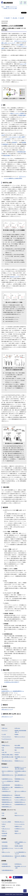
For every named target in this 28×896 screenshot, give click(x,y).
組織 (3, 750)
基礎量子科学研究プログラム (7, 775)
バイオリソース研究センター (20, 799)
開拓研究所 (17, 781)
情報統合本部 (17, 795)
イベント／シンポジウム (19, 824)
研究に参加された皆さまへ (7, 760)
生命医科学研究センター (6, 691)
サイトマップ (4, 730)
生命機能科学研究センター (20, 797)
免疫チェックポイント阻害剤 (17, 113)
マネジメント (17, 752)
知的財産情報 (4, 842)
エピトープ (23, 64)
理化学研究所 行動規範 (19, 747)
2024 (3, 815)
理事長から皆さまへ (6, 745)
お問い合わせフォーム (6, 709)
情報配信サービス (18, 826)
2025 (16, 813)
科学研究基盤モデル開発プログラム (20, 772)
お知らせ (4, 824)
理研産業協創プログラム (19, 778)
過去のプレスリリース (19, 815)
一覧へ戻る (14, 18)
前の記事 (8, 18)
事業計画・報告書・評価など (7, 754)
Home (2, 6)
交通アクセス (4, 728)
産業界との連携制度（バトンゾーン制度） (20, 843)
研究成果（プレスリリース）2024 (10, 8)
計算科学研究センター (6, 791)
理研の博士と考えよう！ (19, 821)
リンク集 (4, 734)
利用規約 (16, 734)
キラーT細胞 (20, 44)
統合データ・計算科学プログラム (7, 772)
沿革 (3, 747)
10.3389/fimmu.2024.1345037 (11, 682)
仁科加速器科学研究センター (20, 804)
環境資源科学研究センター (7, 802)
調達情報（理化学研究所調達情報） (20, 731)
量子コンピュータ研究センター (20, 792)
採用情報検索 (4, 864)
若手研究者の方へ (18, 864)
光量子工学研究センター (7, 804)
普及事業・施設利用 (19, 845)
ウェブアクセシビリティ (7, 739)
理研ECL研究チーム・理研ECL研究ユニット (7, 788)
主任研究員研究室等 (6, 785)
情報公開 (16, 754)
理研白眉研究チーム (19, 785)
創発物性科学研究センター (20, 802)
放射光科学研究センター (7, 806)
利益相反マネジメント (19, 760)
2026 (3, 813)
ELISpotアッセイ (14, 276)
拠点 (16, 750)
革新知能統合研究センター (7, 795)
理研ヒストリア (18, 833)
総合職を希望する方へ (6, 866)
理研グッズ (4, 831)
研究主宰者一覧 (5, 767)
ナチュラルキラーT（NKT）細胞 (17, 137)
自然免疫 (14, 142)
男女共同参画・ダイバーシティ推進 (20, 757)
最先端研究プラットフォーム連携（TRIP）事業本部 (20, 768)
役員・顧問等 (17, 745)
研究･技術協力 (5, 845)
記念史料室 (4, 835)
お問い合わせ (17, 728)
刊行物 (3, 826)
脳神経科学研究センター (7, 799)
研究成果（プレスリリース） (11, 6)
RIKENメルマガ (19, 877)
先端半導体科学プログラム (7, 778)
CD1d (3, 135)
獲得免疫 (5, 144)
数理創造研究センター (19, 787)
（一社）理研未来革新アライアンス (20, 853)
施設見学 (16, 831)
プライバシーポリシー (6, 736)
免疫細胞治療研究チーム (18, 691)
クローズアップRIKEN (6, 821)
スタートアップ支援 (19, 848)
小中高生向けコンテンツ (19, 828)
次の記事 (22, 18)
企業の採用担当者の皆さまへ (7, 856)
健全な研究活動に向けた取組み (7, 757)
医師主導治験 (7, 155)
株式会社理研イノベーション (7, 848)
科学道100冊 (4, 833)
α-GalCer (7, 138)
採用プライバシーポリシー (20, 736)
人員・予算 (4, 752)
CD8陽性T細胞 (22, 115)
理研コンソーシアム (6, 852)
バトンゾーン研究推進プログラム (7, 782)
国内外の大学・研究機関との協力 (20, 857)
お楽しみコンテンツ (6, 828)
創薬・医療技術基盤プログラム (20, 776)
